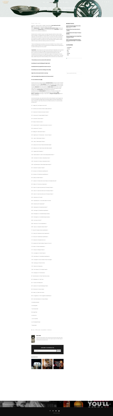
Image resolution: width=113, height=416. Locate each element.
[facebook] (103, 2)
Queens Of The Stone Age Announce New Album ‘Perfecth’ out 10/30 (73, 26)
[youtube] (106, 2)
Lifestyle (68, 53)
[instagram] (105, 2)
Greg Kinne (65, 12)
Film (67, 50)
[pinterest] (56, 411)
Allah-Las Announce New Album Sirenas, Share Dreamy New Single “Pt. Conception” (73, 40)
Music (68, 54)
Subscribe (59, 350)
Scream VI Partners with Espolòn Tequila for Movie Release (101, 404)
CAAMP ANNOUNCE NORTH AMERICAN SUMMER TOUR (11, 404)
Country (59, 12)
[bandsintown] (59, 411)
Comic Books (69, 47)
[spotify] (109, 2)
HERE (41, 79)
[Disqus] (47, 383)
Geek (68, 51)
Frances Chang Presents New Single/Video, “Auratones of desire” (73, 37)
